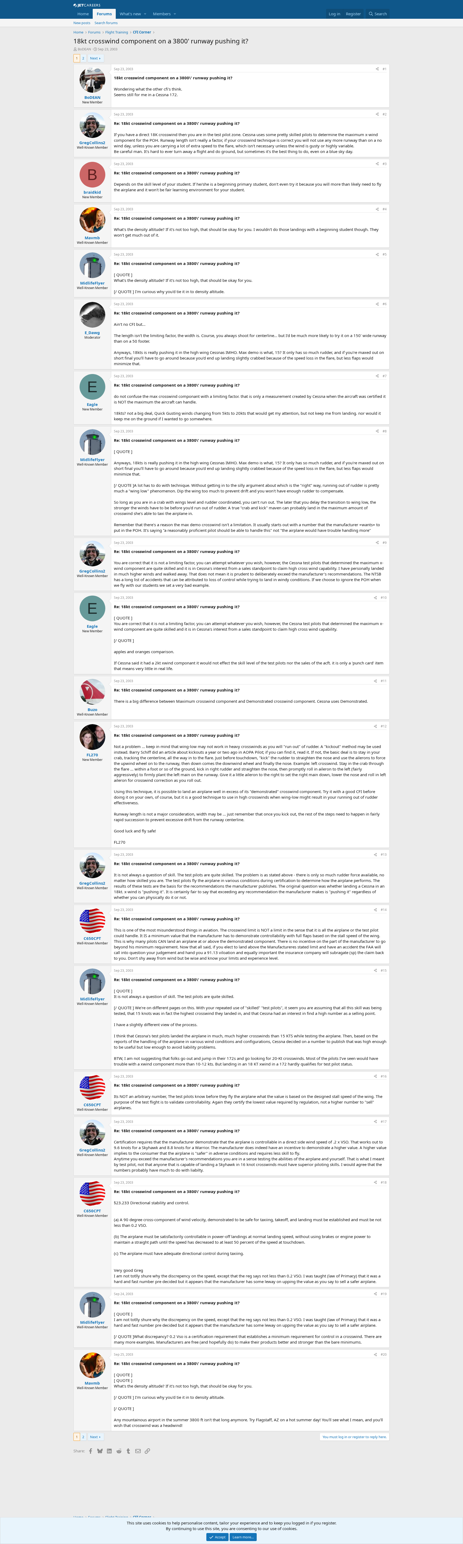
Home (83, 13)
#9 (385, 542)
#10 (384, 597)
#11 (384, 681)
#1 (385, 69)
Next (94, 58)
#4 (385, 209)
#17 (384, 1121)
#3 (385, 164)
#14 (384, 909)
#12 (384, 726)
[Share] (377, 69)
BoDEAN (84, 49)
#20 (384, 1354)
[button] (145, 14)
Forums (104, 13)
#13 (384, 854)
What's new (130, 13)
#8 (385, 431)
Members (162, 13)
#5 (385, 254)
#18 (384, 1182)
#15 (384, 970)
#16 (384, 1076)
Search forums (106, 22)
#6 (385, 304)
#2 (385, 114)
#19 (384, 1294)
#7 (385, 376)
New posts (81, 22)
